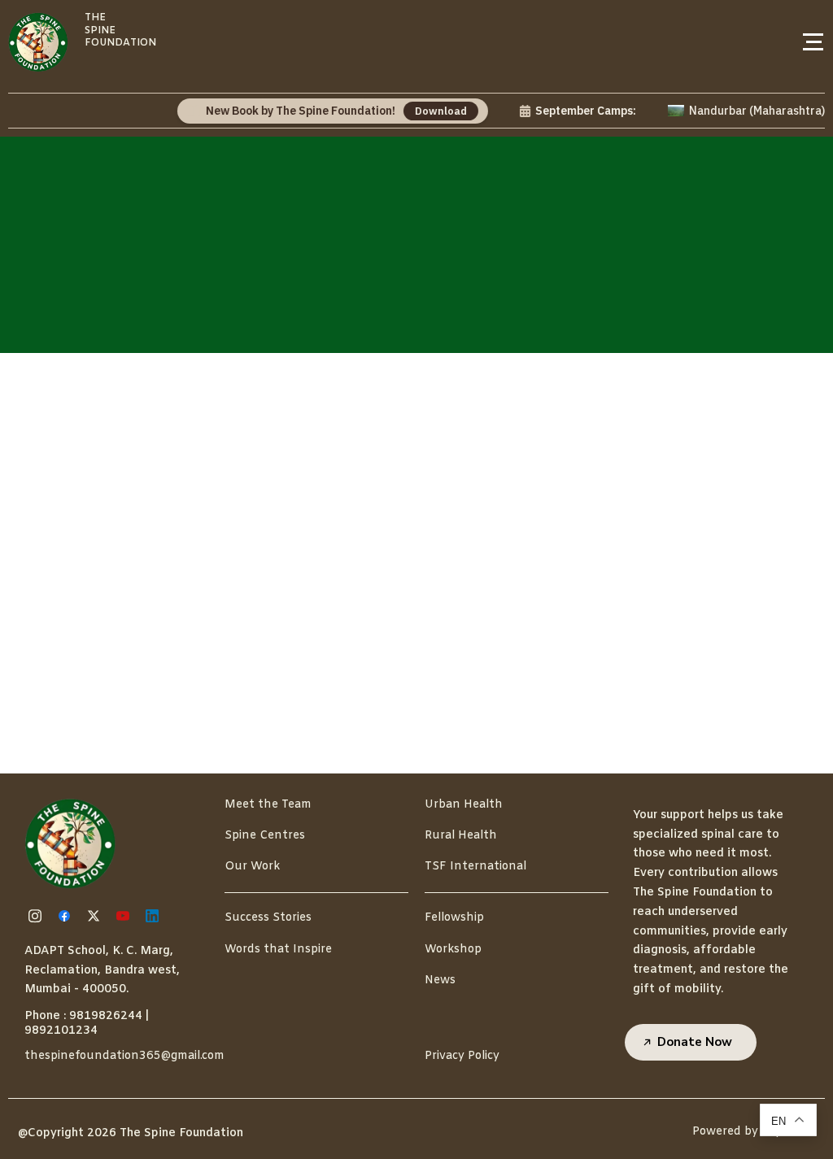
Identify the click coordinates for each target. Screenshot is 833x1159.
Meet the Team (268, 805)
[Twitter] (96, 916)
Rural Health (461, 835)
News (440, 980)
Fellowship (454, 918)
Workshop (453, 949)
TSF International (475, 866)
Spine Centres (265, 835)
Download (428, 111)
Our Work (252, 866)
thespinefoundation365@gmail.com (124, 1056)
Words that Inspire (278, 949)
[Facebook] (67, 916)
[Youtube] (125, 916)
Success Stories (268, 918)
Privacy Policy (462, 1056)
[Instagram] (37, 916)
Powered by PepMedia (754, 1131)
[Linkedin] (155, 916)
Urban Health (464, 805)
